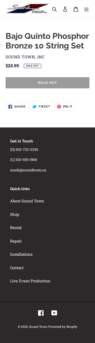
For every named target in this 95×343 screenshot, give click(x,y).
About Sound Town (27, 200)
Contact (17, 267)
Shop (14, 214)
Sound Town (38, 326)
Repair (16, 240)
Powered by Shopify (62, 326)
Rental (16, 227)
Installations (21, 254)
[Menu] (86, 8)
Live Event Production (30, 280)
